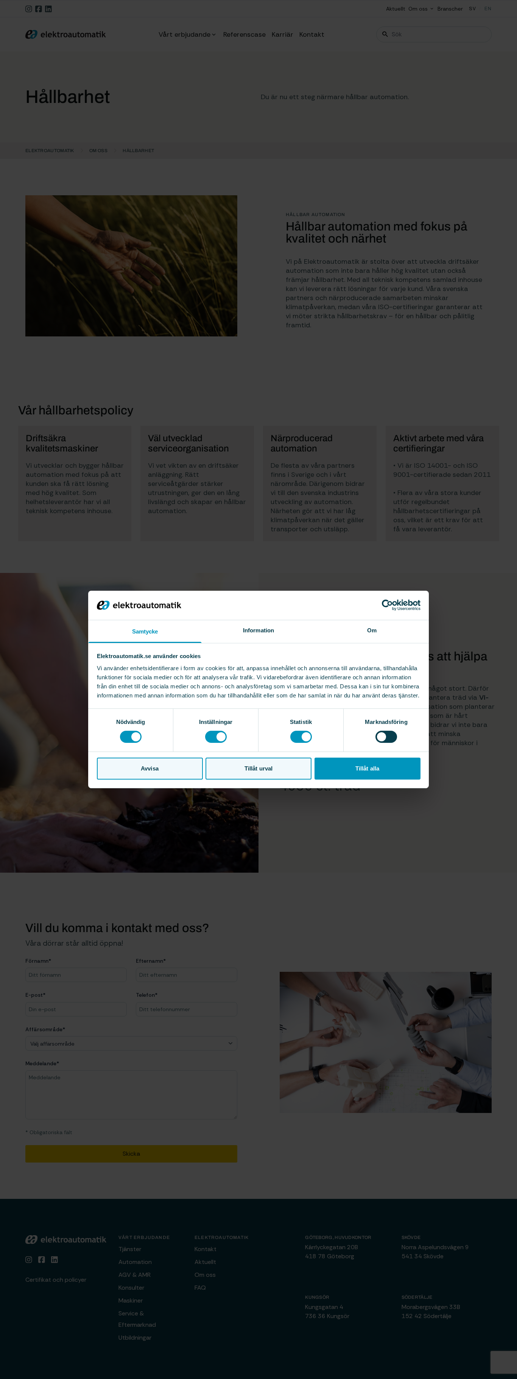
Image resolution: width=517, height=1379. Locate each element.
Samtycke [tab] (145, 631)
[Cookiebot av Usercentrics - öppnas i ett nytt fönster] (387, 605)
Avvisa (150, 768)
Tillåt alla (367, 768)
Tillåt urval (258, 768)
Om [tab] (372, 630)
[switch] (216, 737)
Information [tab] (258, 630)
